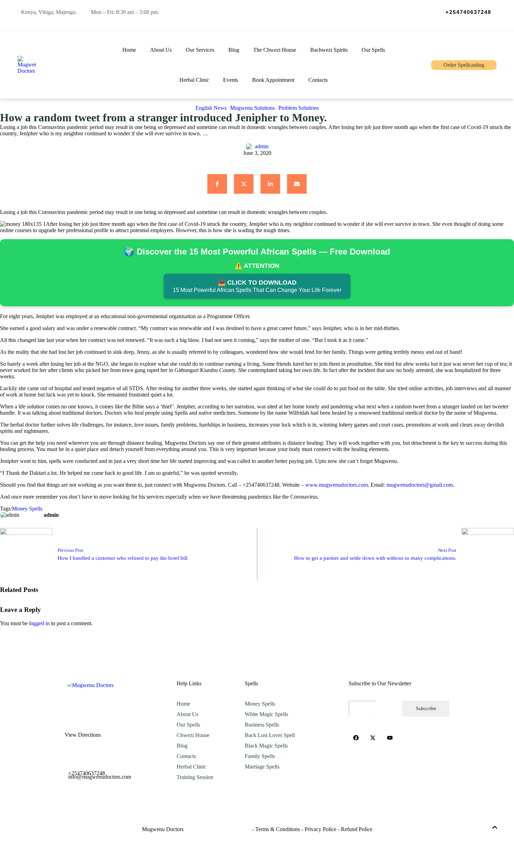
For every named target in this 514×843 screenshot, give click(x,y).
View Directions (83, 735)
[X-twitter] (373, 737)
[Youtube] (390, 737)
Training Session (195, 777)
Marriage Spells (262, 767)
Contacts (186, 756)
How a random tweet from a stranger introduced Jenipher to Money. (163, 117)
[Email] (297, 184)
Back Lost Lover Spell (270, 735)
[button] (463, 12)
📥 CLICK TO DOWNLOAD (257, 286)
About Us (187, 714)
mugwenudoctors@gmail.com (419, 485)
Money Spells (260, 704)
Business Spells (262, 725)
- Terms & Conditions (276, 829)
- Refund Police (355, 829)
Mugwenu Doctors (163, 829)
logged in (39, 623)
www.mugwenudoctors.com (336, 485)
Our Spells (188, 725)
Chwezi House (193, 735)
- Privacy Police (318, 829)
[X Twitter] (244, 184)
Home (183, 704)
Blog (182, 746)
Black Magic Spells (266, 746)
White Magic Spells (266, 714)
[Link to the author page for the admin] (248, 146)
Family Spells (260, 756)
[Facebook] (217, 184)
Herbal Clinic (191, 767)
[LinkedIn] (270, 184)
